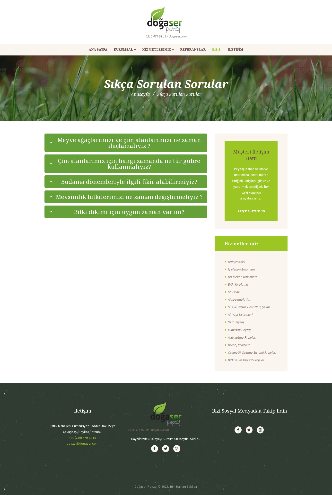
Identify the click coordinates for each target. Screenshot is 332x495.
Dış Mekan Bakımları (242, 277)
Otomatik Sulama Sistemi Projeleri (252, 352)
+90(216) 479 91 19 (251, 211)
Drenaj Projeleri (239, 345)
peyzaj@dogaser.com (82, 443)
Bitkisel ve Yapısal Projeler (246, 360)
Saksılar (233, 292)
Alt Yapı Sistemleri (240, 314)
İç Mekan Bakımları (241, 269)
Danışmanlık (236, 262)
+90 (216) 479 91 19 (82, 437)
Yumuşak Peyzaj (239, 330)
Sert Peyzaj (236, 322)
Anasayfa (140, 94)
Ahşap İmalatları (239, 299)
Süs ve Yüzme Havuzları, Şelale (249, 307)
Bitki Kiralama (238, 284)
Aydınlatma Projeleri (242, 337)
